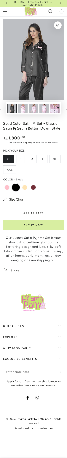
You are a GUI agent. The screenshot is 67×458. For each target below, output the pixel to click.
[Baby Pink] (7, 187)
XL (55, 159)
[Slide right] (60, 3)
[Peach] (24, 187)
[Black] (16, 187)
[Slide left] (6, 3)
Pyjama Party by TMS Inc (32, 419)
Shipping (27, 142)
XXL (10, 169)
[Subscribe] (61, 372)
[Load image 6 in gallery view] (55, 108)
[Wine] (33, 187)
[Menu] (5, 11)
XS (9, 159)
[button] (50, 11)
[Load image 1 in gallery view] (12, 108)
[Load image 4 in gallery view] (33, 108)
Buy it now (33, 225)
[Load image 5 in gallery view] (44, 108)
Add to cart (33, 213)
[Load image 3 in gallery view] (23, 108)
